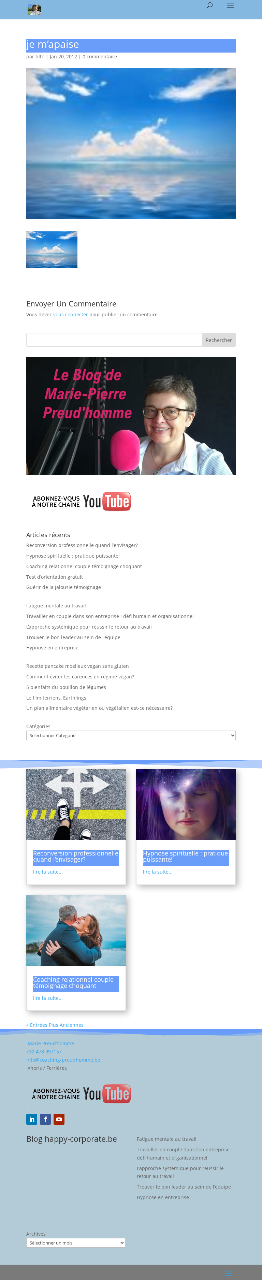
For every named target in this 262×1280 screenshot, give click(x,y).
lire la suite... (48, 871)
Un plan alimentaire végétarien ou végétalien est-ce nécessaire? (99, 708)
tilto (39, 56)
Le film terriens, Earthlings (56, 697)
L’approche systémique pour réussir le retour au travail (89, 626)
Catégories (38, 726)
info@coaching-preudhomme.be (63, 1059)
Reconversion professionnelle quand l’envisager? (82, 545)
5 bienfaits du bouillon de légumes (66, 687)
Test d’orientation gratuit (54, 577)
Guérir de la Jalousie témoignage (63, 587)
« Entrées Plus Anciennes (55, 1025)
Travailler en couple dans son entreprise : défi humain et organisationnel (110, 616)
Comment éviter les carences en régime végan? (80, 676)
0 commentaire (100, 56)
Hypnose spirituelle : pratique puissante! (73, 555)
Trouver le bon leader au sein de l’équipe (73, 637)
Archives (36, 1234)
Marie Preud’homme (50, 1043)
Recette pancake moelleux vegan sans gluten (77, 666)
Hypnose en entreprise (52, 647)
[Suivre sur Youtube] (59, 1119)
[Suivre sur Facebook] (45, 1119)
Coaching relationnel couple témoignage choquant (84, 566)
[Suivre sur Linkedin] (31, 1119)
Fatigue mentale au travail (56, 605)
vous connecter (70, 314)
